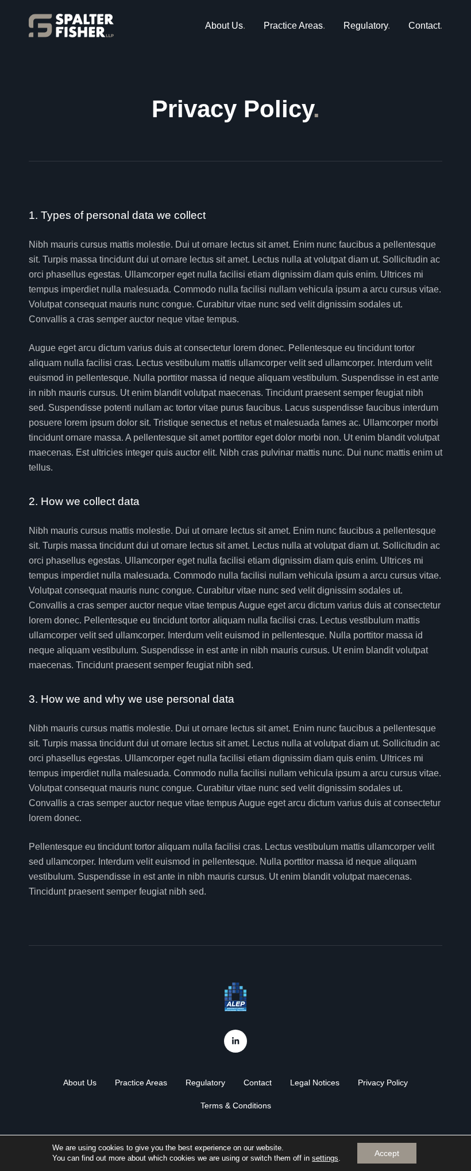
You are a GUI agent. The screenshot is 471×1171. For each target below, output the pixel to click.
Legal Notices (314, 1082)
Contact (424, 25)
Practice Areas (293, 25)
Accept (387, 1153)
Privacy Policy (383, 1082)
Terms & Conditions (235, 1105)
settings (325, 1158)
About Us (224, 25)
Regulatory (365, 25)
